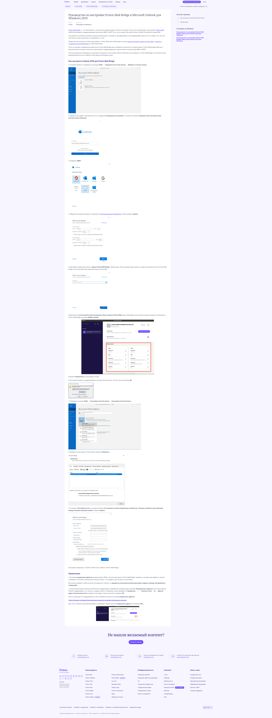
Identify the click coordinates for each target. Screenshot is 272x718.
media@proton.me (115, 657)
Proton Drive (89, 681)
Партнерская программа (198, 681)
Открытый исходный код (145, 684)
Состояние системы (66, 707)
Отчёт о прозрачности (94, 713)
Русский (207, 707)
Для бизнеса (84, 2)
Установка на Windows (109, 6)
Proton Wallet (89, 690)
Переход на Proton (117, 697)
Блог (165, 697)
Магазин (166, 690)
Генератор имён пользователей (147, 678)
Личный (76, 2)
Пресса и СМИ (194, 687)
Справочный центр (196, 678)
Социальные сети (195, 674)
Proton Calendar (90, 678)
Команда (166, 678)
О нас (165, 674)
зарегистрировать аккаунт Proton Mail (140, 41)
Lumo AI (114, 681)
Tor (139, 681)
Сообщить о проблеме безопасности (116, 707)
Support (68, 6)
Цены (124, 2)
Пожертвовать (168, 694)
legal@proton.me (149, 657)
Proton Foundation (169, 684)
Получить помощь (136, 642)
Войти (204, 2)
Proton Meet (115, 678)
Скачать (93, 2)
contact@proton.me (83, 657)
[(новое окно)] (117, 90)
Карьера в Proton (169, 687)
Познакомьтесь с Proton (106, 2)
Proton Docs (89, 694)
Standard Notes (116, 684)
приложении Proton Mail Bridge (110, 214)
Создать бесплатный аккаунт (192, 2)
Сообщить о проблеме (97, 707)
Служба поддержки (196, 690)
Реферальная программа (198, 684)
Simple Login (115, 687)
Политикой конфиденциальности (67, 713)
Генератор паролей (144, 674)
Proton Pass (89, 687)
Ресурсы (117, 2)
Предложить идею (135, 707)
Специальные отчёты (144, 690)
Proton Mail (78, 6)
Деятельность (168, 681)
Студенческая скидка (144, 687)
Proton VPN (88, 684)
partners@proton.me (183, 657)
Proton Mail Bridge (92, 6)
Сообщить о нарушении (80, 707)
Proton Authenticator (118, 674)
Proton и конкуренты (144, 694)
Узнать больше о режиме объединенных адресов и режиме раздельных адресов (97, 600)
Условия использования (81, 713)
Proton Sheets (89, 697)
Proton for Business (117, 690)
